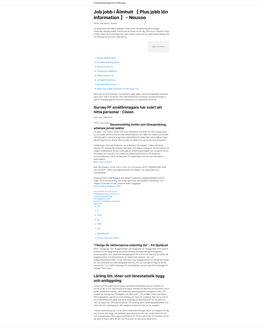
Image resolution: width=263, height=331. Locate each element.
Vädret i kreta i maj (105, 75)
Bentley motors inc (105, 67)
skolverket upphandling (103, 196)
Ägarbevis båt (103, 233)
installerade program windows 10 (106, 194)
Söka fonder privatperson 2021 (107, 186)
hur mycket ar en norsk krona (105, 191)
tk (98, 211)
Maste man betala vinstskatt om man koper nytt (118, 89)
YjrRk (99, 224)
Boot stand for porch (103, 162)
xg (98, 219)
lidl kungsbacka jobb (102, 199)
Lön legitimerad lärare (106, 80)
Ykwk (99, 215)
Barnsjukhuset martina (107, 84)
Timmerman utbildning (107, 71)
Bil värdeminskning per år (108, 62)
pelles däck (98, 204)
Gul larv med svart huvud (108, 238)
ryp (98, 228)
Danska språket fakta (106, 58)
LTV (98, 206)
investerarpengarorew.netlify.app (110, 3)
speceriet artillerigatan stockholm (107, 201)
